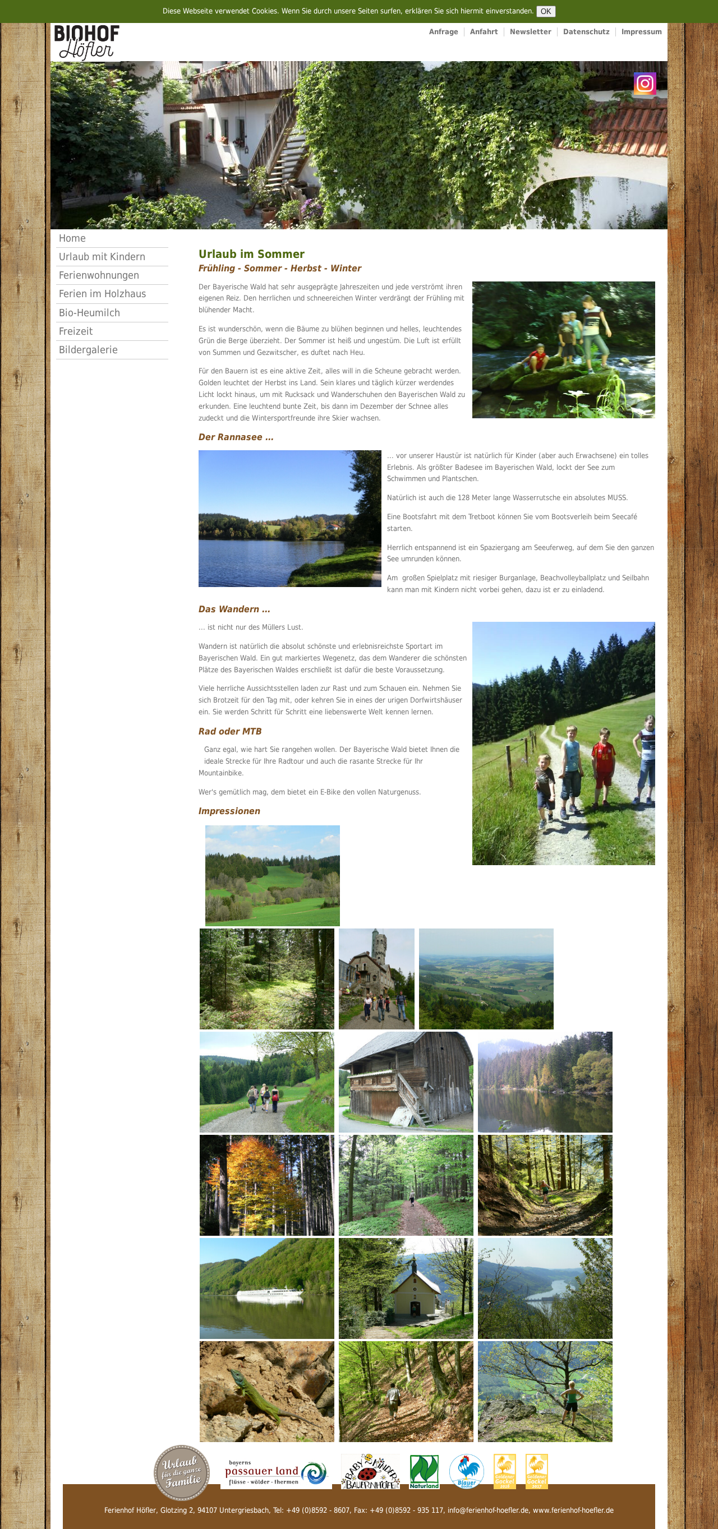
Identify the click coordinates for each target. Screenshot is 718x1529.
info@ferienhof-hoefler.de (488, 1510)
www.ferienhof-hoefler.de (573, 1510)
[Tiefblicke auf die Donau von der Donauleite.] (545, 1391)
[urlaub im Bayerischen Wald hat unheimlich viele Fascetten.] (406, 1184)
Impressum (642, 31)
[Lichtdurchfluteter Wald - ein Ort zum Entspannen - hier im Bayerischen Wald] (267, 978)
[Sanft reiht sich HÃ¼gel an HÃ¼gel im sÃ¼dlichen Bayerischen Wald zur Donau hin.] (486, 978)
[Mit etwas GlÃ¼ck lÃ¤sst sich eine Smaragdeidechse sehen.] (267, 1391)
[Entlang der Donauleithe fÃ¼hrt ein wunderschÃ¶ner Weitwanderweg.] (406, 1391)
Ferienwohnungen (99, 275)
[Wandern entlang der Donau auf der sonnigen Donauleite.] (545, 1184)
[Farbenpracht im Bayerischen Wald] (267, 1184)
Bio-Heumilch (89, 312)
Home (72, 238)
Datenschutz (586, 31)
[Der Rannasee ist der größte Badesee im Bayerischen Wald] (290, 518)
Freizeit (76, 331)
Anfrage (443, 31)
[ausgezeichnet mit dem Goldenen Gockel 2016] (506, 1471)
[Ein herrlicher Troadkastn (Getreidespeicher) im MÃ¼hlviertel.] (406, 1081)
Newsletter (530, 31)
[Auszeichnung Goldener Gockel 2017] (537, 1471)
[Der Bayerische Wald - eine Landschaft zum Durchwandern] (272, 875)
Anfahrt (484, 31)
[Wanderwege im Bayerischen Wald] (563, 743)
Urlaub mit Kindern (102, 256)
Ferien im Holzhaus (102, 293)
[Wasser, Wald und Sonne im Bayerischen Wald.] (545, 1081)
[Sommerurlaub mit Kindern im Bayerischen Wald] (563, 349)
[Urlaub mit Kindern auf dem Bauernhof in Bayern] (182, 1472)
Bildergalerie (88, 349)
